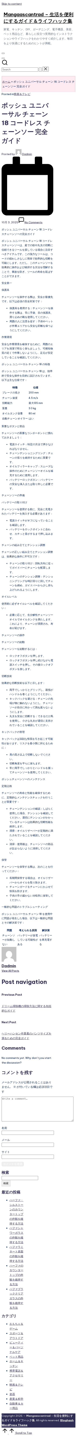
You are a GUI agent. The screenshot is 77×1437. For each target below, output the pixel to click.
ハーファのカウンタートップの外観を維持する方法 (16, 1275)
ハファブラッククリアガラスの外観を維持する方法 (16, 1298)
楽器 (12, 1394)
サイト (6, 1152)
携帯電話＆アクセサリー (16, 1375)
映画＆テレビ (22, 94)
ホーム (6, 81)
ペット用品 (16, 1357)
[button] (40, 69)
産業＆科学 (16, 1399)
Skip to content (12, 4)
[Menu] (3, 53)
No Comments (33, 222)
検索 (5, 1172)
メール (6, 1140)
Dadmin (9, 965)
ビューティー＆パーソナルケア (16, 1347)
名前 (4, 1128)
